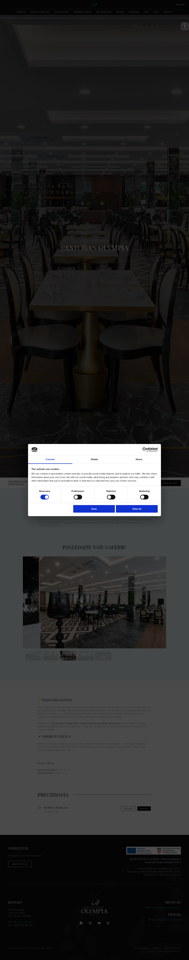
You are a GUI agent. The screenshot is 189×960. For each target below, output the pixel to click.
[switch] (78, 497)
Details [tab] (94, 459)
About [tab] (139, 459)
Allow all (136, 509)
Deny (94, 509)
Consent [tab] (50, 459)
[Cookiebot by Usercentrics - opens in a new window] (145, 449)
